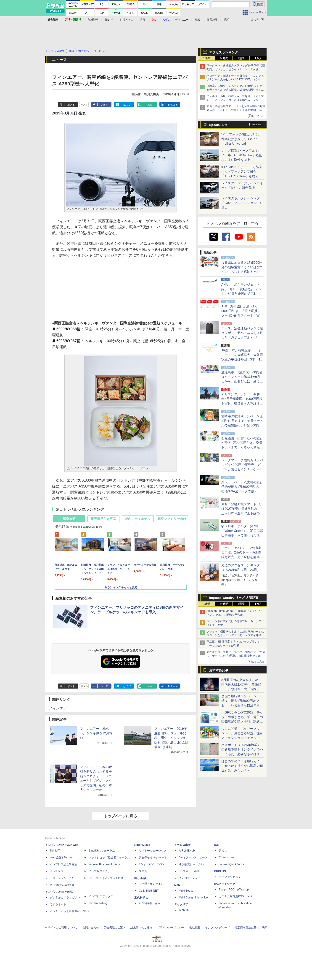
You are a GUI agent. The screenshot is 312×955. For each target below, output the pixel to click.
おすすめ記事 (218, 670)
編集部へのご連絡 (141, 927)
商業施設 (212, 19)
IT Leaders (56, 871)
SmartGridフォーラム (102, 850)
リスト (84, 104)
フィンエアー (60, 708)
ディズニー (182, 19)
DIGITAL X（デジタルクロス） (107, 878)
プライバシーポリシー (171, 927)
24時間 (223, 58)
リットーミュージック (152, 850)
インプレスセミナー (101, 871)
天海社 (223, 850)
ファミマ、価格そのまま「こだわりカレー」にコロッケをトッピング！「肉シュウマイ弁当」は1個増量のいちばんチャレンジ (235, 635)
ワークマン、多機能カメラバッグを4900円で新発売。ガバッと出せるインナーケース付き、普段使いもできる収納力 (235, 69)
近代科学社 (141, 897)
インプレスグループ (217, 927)
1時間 (206, 58)
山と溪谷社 (141, 878)
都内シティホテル (138, 519)
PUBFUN (220, 871)
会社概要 (194, 927)
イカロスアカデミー (191, 878)
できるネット (58, 904)
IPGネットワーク (224, 883)
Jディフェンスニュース (193, 857)
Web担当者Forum (61, 857)
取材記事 (93, 19)
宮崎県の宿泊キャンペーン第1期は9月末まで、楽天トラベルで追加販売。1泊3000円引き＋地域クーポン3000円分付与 (235, 89)
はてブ (127, 104)
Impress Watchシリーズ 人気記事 (234, 598)
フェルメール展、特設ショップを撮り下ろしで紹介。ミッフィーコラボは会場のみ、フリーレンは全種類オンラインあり (235, 100)
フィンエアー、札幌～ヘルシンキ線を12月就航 (96, 733)
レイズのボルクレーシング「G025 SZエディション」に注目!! (242, 202)
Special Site (218, 125)
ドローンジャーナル (62, 878)
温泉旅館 (69, 519)
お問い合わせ (90, 927)
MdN (177, 885)
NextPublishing (98, 903)
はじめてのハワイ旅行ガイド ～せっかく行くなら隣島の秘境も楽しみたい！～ (242, 765)
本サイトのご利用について (61, 927)
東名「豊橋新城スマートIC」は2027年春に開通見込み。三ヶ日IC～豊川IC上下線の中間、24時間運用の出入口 (235, 110)
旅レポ (109, 19)
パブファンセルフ (230, 877)
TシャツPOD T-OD (151, 864)
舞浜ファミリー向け (172, 519)
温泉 (142, 19)
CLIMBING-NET (149, 890)
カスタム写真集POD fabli (235, 896)
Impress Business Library (104, 864)
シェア (104, 104)
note (150, 104)
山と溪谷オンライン (151, 883)
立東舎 (143, 871)
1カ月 (258, 58)
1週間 (241, 58)
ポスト (71, 104)
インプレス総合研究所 (63, 864)
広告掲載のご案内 (115, 927)
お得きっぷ (126, 19)
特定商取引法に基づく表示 (251, 927)
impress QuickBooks (231, 864)
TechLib (184, 910)
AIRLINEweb (187, 850)
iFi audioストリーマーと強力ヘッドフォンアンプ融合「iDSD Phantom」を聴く (241, 171)
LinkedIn (172, 104)
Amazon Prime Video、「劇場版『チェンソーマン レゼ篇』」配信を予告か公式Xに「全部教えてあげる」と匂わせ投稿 (234, 614)
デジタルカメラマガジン (65, 897)
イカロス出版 (182, 844)
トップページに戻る (120, 816)
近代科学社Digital (150, 903)
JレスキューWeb (189, 871)
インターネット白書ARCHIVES (69, 911)
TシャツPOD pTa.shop (234, 889)
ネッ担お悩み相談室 (62, 885)
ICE (216, 844)
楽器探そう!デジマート (153, 857)
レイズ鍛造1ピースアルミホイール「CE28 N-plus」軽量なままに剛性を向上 (241, 155)
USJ (197, 19)
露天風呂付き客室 (103, 519)
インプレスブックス (101, 896)
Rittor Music (142, 844)
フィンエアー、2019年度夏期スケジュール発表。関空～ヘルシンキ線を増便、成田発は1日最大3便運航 (171, 738)
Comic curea (227, 857)
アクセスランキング (223, 52)
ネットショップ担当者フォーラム (109, 857)
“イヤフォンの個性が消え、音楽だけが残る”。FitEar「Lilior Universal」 (241, 139)
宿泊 (227, 19)
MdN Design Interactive (193, 897)
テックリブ (181, 904)
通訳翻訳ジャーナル (191, 864)
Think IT (55, 850)
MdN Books (186, 890)
